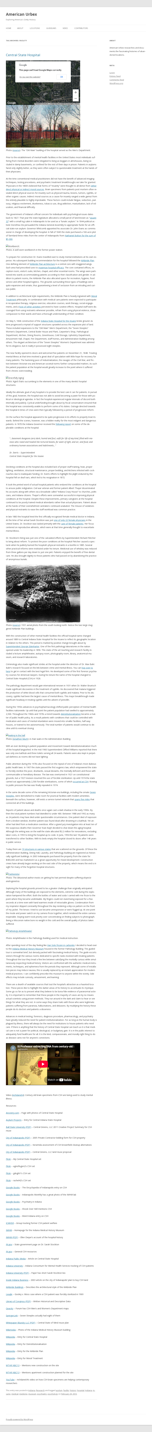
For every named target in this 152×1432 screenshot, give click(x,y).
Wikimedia (11, 1329)
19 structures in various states (36, 849)
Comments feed (117, 79)
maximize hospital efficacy (51, 267)
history (73, 1390)
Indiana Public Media (16, 1258)
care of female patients (72, 523)
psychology (53, 1394)
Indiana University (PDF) (17, 1272)
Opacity (9, 1308)
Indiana (31, 1390)
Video (65, 28)
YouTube (10, 1379)
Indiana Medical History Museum (28, 948)
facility (66, 1390)
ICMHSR (10, 1223)
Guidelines (51, 28)
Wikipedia (10, 1337)
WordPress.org (116, 83)
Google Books (13, 1187)
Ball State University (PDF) (18, 1127)
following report (63, 424)
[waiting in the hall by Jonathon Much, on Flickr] (15, 735)
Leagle (9, 1294)
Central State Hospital (23, 55)
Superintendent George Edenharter (22, 646)
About (20, 28)
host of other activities (30, 306)
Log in (112, 72)
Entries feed (115, 76)
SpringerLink (12, 1315)
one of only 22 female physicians (70, 520)
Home (8, 28)
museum (32, 1394)
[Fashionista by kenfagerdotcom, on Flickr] (12, 874)
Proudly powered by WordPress (19, 1419)
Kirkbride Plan (87, 260)
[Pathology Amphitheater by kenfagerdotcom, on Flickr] (19, 931)
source (16, 150)
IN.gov (9, 1244)
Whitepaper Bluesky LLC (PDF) (20, 1322)
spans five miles (82, 799)
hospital (80, 1390)
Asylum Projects (14, 1120)
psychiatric (42, 1394)
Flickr (8, 1159)
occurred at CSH (80, 781)
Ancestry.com (12, 1112)
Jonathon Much (20, 738)
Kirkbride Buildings (14, 1287)
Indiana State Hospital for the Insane (58, 321)
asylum (59, 1390)
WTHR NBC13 (12, 1365)
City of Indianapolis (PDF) (18, 1137)
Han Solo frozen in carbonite (61, 945)
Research (40, 1390)
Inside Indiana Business (17, 1280)
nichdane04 (17, 1095)
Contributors (81, 28)
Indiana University (14, 1265)
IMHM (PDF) (12, 1237)
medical (14, 1394)
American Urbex (21, 14)
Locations (35, 28)
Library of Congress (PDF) (18, 1301)
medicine (23, 1394)
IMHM (9, 1230)
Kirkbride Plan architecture (42, 264)
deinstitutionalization (71, 714)
